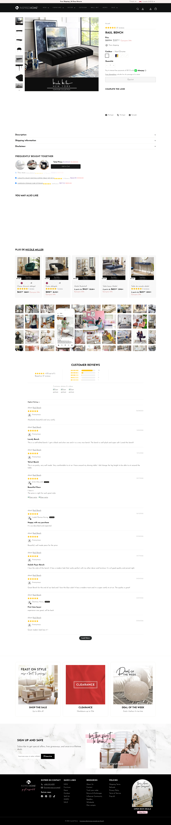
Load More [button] (85, 638)
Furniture (57, 7)
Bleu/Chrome (121, 55)
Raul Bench (37, 408)
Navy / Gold (116, 55)
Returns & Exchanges (94, 793)
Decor (71, 7)
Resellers (89, 799)
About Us (89, 784)
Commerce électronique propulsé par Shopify (92, 821)
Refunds (112, 787)
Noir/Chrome (107, 55)
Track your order (92, 790)
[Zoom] (62, 54)
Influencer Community (94, 796)
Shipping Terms (114, 784)
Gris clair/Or (126, 55)
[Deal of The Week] (133, 684)
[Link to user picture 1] (32, 501)
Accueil (107, 23)
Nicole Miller (34, 250)
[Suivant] (19, 89)
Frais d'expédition (110, 74)
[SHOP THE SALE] (38, 684)
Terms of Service (115, 793)
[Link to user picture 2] (43, 501)
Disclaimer (20, 146)
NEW (45, 7)
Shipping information (25, 140)
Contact (89, 787)
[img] (33, 411)
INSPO (105, 7)
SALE (113, 7)
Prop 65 (112, 796)
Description (20, 135)
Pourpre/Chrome (112, 55)
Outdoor (83, 7)
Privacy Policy (114, 790)
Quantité (109, 61)
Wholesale (90, 802)
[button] (110, 28)
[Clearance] (85, 684)
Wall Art (95, 7)
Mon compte (90, 805)
